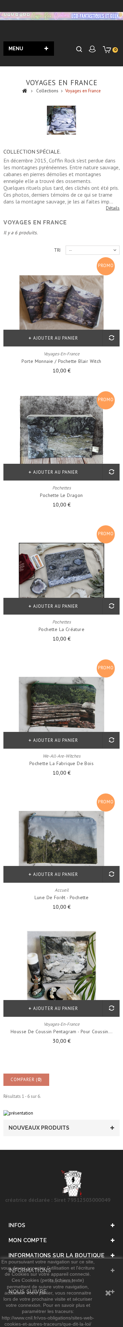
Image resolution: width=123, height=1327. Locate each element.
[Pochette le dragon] (61, 437)
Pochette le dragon (61, 495)
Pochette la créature (61, 629)
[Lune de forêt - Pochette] (61, 839)
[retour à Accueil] (24, 90)
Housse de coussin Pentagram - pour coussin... (61, 1031)
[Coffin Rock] (61, 16)
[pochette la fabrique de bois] (61, 705)
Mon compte (28, 1240)
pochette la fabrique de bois (61, 763)
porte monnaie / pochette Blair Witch (61, 361)
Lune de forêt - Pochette (62, 897)
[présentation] (18, 1113)
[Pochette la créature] (61, 571)
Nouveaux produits (39, 1128)
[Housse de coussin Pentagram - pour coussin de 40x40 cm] (61, 973)
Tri (57, 250)
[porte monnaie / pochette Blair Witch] (61, 303)
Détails (113, 208)
